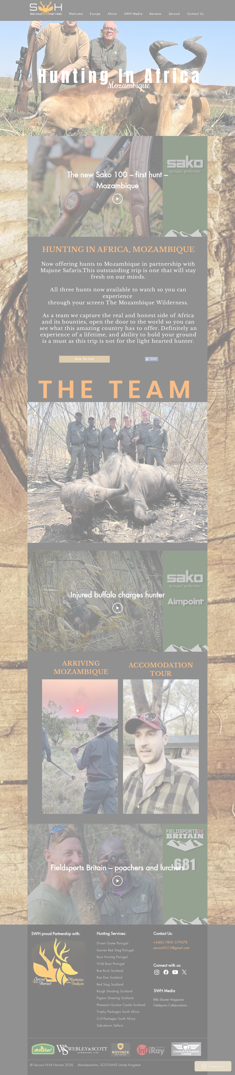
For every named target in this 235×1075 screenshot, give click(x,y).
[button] (226, 7)
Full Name (155, 102)
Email (152, 123)
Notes (152, 142)
